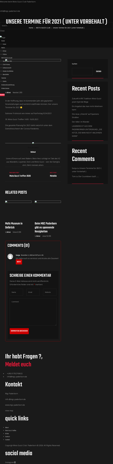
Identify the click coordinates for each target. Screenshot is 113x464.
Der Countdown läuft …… (88, 176)
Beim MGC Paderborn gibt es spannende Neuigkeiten (46, 227)
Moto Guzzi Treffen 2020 (18, 174)
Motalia (47, 174)
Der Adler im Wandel (80, 122)
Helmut (38, 236)
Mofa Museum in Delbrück (14, 225)
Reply (19, 261)
